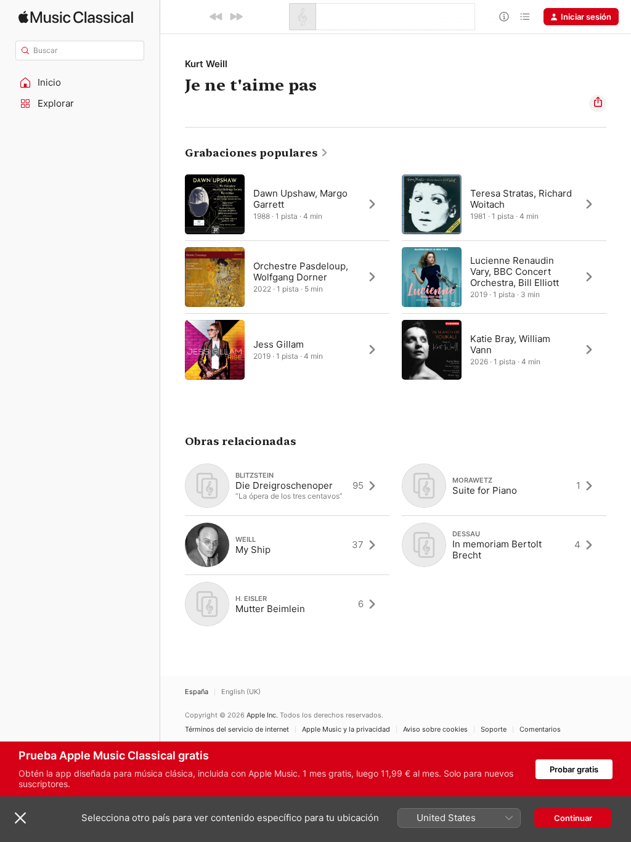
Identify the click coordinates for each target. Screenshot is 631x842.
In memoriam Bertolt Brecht (497, 549)
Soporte (494, 729)
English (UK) (241, 692)
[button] (80, 82)
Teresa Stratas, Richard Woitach (521, 198)
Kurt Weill (206, 64)
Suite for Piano (484, 490)
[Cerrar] (20, 818)
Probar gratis (574, 769)
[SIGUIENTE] (236, 17)
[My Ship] (287, 544)
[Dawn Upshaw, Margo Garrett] (287, 204)
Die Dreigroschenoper (284, 485)
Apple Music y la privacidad (346, 729)
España (196, 692)
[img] (75, 17)
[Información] (504, 16)
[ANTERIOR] (216, 17)
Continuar (573, 818)
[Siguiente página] (618, 276)
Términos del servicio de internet (237, 729)
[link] (256, 153)
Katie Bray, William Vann (510, 344)
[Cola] (525, 16)
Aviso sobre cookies (435, 729)
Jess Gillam (278, 344)
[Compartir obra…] (597, 103)
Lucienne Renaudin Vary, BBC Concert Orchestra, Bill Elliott (514, 271)
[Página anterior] (172, 276)
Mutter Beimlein (270, 609)
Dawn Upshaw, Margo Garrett (300, 198)
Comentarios (540, 729)
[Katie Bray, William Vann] (504, 349)
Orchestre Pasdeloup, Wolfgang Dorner (300, 271)
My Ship (253, 549)
